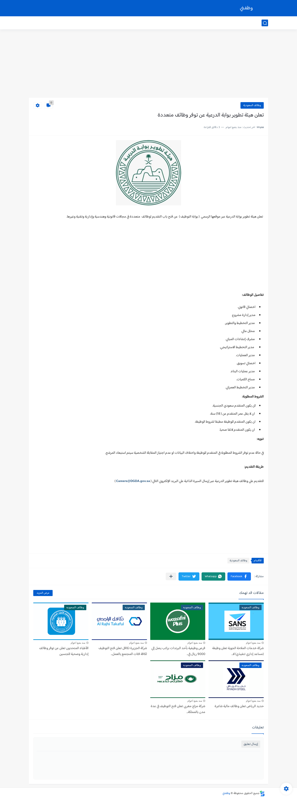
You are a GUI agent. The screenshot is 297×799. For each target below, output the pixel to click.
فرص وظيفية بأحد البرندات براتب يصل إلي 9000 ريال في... (178, 651)
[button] (239, 576)
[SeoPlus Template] (262, 793)
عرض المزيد (43, 593)
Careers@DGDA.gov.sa (133, 481)
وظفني (246, 8)
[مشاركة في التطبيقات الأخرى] (171, 576)
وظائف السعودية (252, 105)
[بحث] (265, 23)
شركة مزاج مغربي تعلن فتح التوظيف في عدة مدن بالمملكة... (178, 709)
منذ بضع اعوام (253, 642)
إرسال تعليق (251, 744)
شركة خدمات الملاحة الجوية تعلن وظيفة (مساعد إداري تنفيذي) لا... (238, 651)
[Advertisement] (148, 64)
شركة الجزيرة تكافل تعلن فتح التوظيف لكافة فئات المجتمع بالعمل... (122, 651)
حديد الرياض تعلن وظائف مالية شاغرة (239, 706)
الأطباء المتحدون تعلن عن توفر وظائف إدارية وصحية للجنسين (63, 651)
